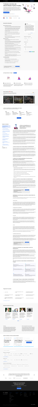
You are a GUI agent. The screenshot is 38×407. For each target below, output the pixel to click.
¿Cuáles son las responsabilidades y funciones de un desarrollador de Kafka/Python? (6, 131)
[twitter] (31, 51)
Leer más (6, 319)
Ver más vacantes (29, 342)
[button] (29, 27)
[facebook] (29, 51)
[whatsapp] (32, 51)
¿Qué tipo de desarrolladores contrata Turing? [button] (19, 292)
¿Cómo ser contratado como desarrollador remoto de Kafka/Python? (5, 139)
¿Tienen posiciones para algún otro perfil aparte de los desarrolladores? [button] (19, 298)
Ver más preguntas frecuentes (6, 300)
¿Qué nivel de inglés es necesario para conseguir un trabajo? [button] (19, 295)
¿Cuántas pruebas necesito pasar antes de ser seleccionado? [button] (9, 295)
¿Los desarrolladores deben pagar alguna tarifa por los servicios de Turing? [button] (30, 295)
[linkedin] (30, 51)
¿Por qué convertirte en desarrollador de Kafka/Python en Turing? (6, 142)
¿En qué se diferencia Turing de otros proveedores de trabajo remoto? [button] (29, 292)
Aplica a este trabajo (6, 12)
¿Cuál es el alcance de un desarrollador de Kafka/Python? (5, 129)
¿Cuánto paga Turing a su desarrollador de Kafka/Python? (5, 144)
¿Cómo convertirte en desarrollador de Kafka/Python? (5, 134)
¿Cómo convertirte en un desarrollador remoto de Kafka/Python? (5, 126)
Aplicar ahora (17, 66)
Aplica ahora (27, 242)
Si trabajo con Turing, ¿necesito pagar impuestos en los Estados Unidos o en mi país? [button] (9, 298)
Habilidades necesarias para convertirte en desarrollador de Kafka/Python (5, 136)
